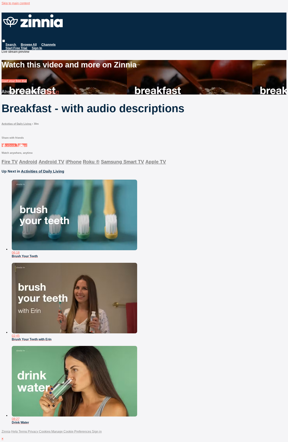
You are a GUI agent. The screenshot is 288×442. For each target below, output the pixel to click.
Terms (23, 431)
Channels (48, 44)
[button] (3, 41)
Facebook (9, 145)
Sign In (37, 48)
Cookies (45, 431)
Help (15, 431)
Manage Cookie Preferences (71, 431)
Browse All (29, 44)
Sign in (52, 91)
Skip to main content (16, 3)
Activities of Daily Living (17, 123)
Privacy (33, 431)
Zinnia (6, 431)
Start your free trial (14, 81)
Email (23, 145)
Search (11, 44)
